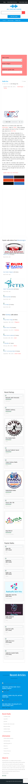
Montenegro (11, 20)
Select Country (5, 57)
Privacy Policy (6, 753)
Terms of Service (7, 751)
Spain (15, 338)
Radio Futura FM (7, 327)
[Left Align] (23, 12)
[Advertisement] (14, 38)
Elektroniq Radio (7, 296)
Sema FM (5, 719)
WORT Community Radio (9, 351)
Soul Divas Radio (7, 731)
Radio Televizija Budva (8, 289)
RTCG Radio (6, 304)
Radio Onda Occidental (8, 335)
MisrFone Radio (7, 726)
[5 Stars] (9, 84)
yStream (5, 721)
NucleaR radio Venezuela (9, 724)
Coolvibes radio (7, 716)
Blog (4, 2)
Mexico (15, 345)
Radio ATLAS (6, 254)
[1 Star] (3, 84)
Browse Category (6, 63)
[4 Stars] (7, 84)
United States (18, 353)
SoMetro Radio (7, 729)
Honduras (16, 330)
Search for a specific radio (8, 69)
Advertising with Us (8, 743)
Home (4, 20)
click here (13, 131)
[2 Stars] (4, 84)
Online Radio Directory (12, 2)
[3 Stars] (6, 84)
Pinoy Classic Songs (7, 319)
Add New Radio (14, 16)
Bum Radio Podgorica (8, 272)
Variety (5, 88)
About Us (5, 746)
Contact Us (6, 748)
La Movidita (6, 343)
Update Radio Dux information (10, 172)
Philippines (17, 322)
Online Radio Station (23, 2)
